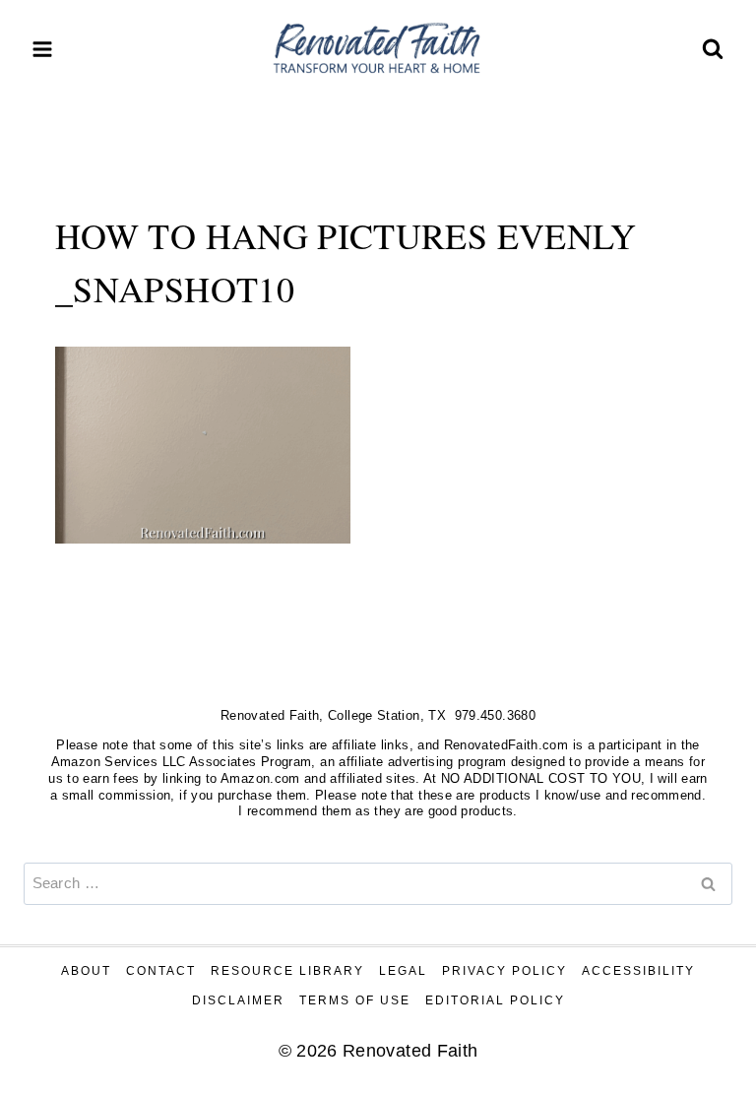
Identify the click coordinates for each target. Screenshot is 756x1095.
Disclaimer (238, 1000)
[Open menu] (43, 48)
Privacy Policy (504, 971)
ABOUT (86, 971)
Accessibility (638, 971)
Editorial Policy (495, 1000)
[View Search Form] (712, 49)
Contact (161, 971)
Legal (403, 971)
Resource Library (287, 971)
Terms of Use (354, 1000)
